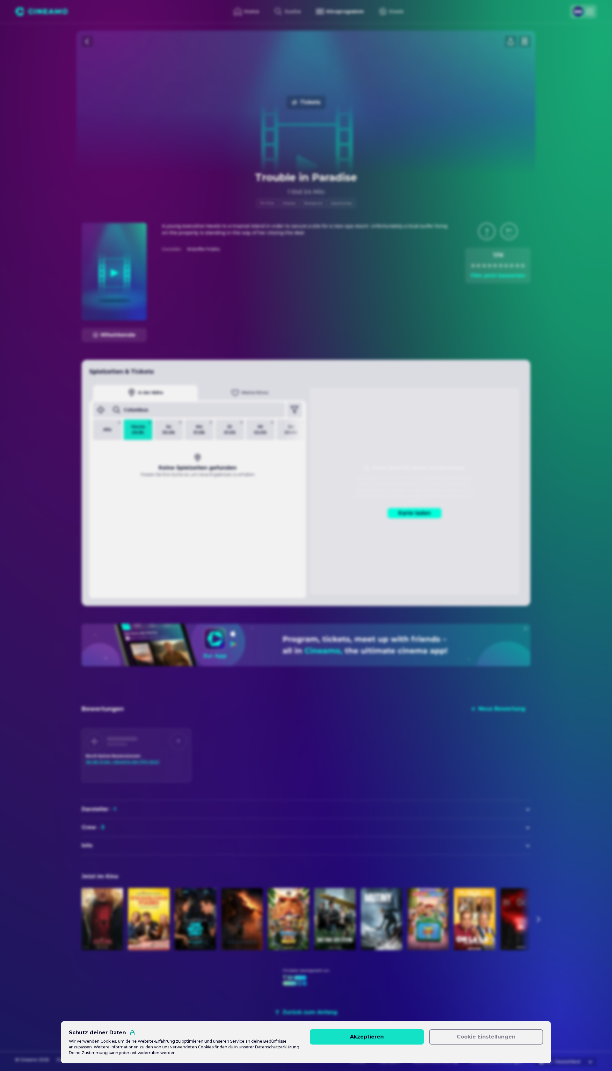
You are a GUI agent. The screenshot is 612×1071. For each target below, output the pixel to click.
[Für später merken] (524, 41)
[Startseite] (41, 11)
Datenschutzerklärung (277, 1047)
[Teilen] (510, 41)
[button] (486, 231)
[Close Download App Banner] (525, 628)
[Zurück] (87, 41)
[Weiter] (538, 919)
